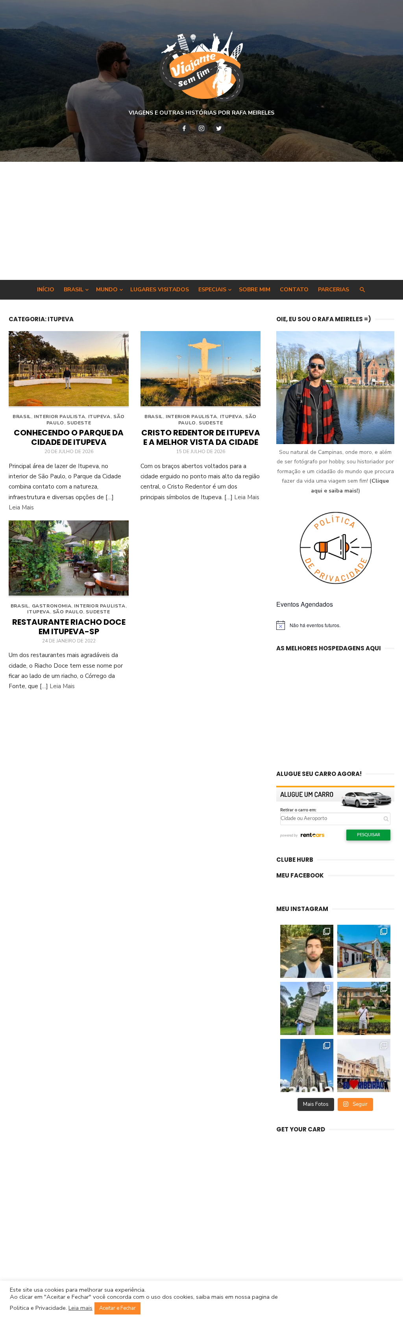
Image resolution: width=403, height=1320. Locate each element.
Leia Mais (21, 507)
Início (45, 289)
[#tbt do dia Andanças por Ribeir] (363, 1065)
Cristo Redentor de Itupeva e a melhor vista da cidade (200, 437)
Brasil (73, 289)
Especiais (212, 289)
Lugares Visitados (159, 289)
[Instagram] (201, 128)
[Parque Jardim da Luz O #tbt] (363, 1008)
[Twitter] (219, 128)
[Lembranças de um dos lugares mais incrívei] (306, 1008)
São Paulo (68, 612)
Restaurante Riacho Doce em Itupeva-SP (69, 626)
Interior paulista (59, 416)
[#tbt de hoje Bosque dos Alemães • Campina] (306, 951)
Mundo (107, 289)
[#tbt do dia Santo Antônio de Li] (363, 951)
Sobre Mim (254, 289)
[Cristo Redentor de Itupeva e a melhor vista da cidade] (200, 369)
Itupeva (99, 416)
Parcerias (333, 289)
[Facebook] (184, 128)
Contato (294, 289)
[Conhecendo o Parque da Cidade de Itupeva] (69, 369)
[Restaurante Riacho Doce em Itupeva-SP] (69, 558)
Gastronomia (52, 606)
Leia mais (80, 1308)
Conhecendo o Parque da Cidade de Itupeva (69, 437)
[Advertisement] (201, 221)
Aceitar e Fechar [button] (117, 1308)
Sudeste (79, 423)
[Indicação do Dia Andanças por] (306, 1065)
